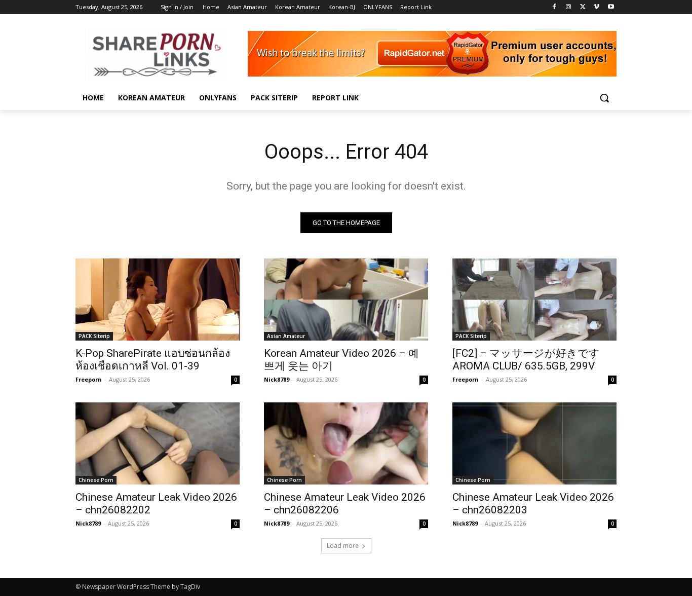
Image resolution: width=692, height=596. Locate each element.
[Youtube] (611, 7)
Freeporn (88, 379)
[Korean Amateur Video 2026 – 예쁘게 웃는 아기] (346, 299)
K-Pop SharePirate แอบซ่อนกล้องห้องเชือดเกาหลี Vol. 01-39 (152, 359)
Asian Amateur (286, 336)
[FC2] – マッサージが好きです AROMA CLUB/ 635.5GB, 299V (526, 359)
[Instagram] (568, 7)
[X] (583, 7)
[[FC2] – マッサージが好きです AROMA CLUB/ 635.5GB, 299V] (534, 299)
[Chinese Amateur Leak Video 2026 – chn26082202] (157, 443)
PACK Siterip (94, 336)
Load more (343, 545)
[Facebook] (554, 7)
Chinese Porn (96, 479)
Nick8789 (276, 379)
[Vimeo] (596, 7)
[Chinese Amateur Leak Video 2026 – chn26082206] (346, 443)
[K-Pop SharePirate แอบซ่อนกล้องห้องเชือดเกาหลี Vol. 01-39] (157, 299)
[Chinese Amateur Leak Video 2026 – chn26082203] (534, 443)
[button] (604, 98)
